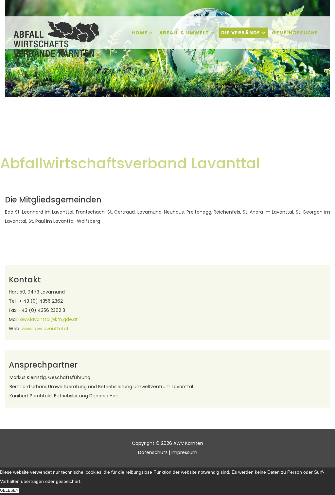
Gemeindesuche (295, 32)
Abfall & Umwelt (184, 32)
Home (139, 32)
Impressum (184, 452)
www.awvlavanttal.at (45, 328)
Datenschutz (153, 452)
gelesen (9, 490)
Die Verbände (240, 32)
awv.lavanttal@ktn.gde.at (49, 319)
